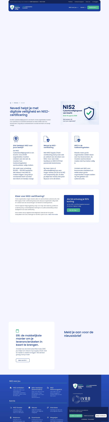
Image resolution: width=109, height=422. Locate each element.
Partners (70, 1)
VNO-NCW (42, 1)
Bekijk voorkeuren (101, 416)
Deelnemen (92, 7)
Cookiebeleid (84, 419)
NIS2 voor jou (73, 7)
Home (10, 102)
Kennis (82, 7)
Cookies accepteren (76, 416)
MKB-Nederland (34, 1)
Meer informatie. (53, 214)
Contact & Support (79, 1)
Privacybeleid (91, 419)
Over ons (88, 1)
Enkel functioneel (89, 416)
